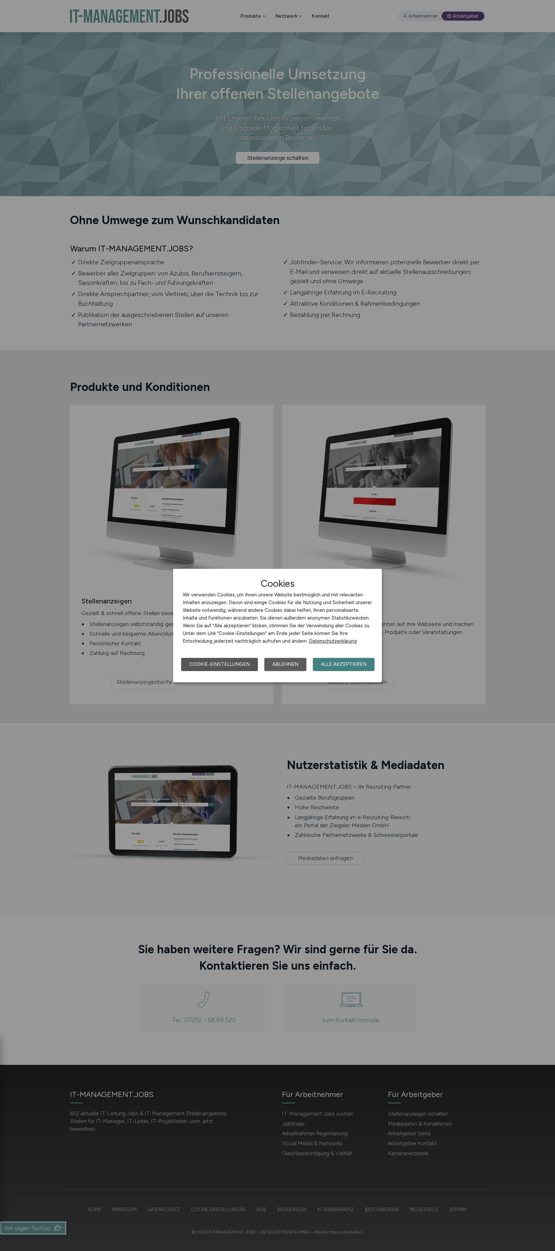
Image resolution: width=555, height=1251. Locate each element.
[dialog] (277, 626)
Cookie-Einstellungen (219, 664)
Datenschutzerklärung (333, 641)
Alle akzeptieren (343, 664)
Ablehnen (285, 664)
